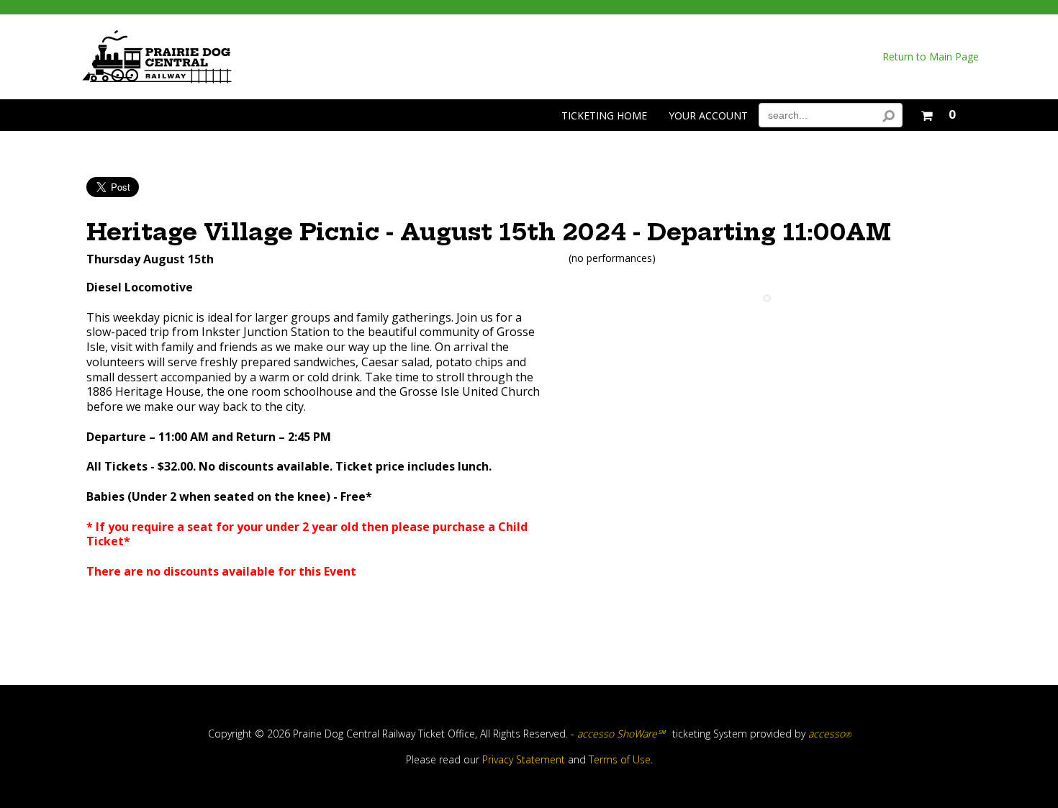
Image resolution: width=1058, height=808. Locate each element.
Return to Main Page (930, 56)
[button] (938, 112)
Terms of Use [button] (620, 759)
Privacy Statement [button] (523, 759)
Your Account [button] (708, 115)
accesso (829, 733)
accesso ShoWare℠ (621, 733)
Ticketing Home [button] (604, 115)
